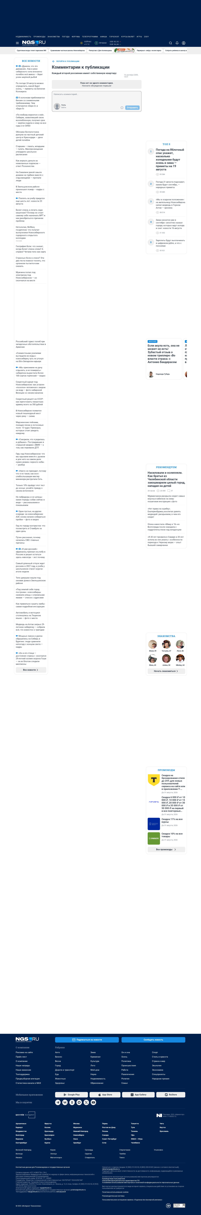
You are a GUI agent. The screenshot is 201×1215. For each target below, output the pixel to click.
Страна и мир (158, 1061)
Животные (60, 1078)
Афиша (103, 37)
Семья (124, 1083)
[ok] (72, 1102)
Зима (93, 1052)
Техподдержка (23, 1074)
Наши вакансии (23, 1070)
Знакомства (54, 37)
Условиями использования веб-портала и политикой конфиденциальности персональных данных (140, 1182)
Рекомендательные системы (113, 1196)
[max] (79, 1102)
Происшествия (128, 1065)
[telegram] (58, 1102)
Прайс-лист (21, 1057)
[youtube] (93, 1102)
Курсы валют (128, 37)
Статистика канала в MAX (28, 1083)
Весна (58, 1061)
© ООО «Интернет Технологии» (28, 1206)
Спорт (155, 1052)
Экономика (157, 1070)
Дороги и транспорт (64, 1070)
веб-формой (61, 1192)
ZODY (146, 37)
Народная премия (160, 1078)
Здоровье (60, 1083)
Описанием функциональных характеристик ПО (120, 1181)
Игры (139, 37)
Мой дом (95, 1070)
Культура (95, 1061)
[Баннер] (124, 50)
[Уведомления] (177, 43)
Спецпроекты (158, 1074)
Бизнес (58, 1057)
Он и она (125, 1052)
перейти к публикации (67, 61)
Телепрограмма (90, 37)
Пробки (101, 43)
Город (58, 1065)
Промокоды (39, 37)
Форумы (76, 37)
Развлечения (127, 1074)
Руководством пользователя (113, 1179)
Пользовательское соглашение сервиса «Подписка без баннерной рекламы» (132, 1200)
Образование (97, 1083)
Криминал (95, 1057)
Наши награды (23, 1065)
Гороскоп (114, 37)
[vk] (65, 1102)
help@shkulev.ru (34, 1192)
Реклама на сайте (24, 1052)
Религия (125, 1078)
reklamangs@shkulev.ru (111, 1169)
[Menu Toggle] (17, 43)
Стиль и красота (160, 1057)
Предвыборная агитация (28, 1078)
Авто (57, 1052)
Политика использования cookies (115, 1192)
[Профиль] (183, 43)
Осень (124, 1057)
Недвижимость (23, 37)
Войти (63, 107)
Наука (93, 1074)
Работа (124, 1070)
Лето (93, 1065)
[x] (86, 1102)
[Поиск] (170, 43)
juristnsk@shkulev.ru (78, 1190)
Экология (156, 1065)
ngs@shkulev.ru (45, 1188)
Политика (126, 1061)
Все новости (31, 60)
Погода (66, 37)
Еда (57, 1074)
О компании (21, 1061)
